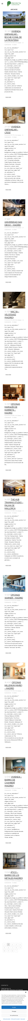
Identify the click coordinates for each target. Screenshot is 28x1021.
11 (8, 951)
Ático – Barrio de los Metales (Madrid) (14, 875)
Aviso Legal (22, 1018)
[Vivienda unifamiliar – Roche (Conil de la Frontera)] (14, 19)
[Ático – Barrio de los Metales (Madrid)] (14, 860)
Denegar (14, 1011)
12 (12, 951)
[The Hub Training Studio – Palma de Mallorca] (14, 488)
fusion (19, 42)
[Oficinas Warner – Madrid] (14, 583)
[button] (26, 992)
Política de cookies (6, 1018)
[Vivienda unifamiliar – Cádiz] (14, 115)
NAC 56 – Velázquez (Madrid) (12, 314)
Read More (8, 97)
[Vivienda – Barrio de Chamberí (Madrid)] (14, 765)
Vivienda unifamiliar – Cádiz (12, 129)
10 (4, 951)
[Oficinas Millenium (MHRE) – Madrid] (14, 671)
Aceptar (14, 1007)
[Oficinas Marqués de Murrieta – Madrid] (14, 392)
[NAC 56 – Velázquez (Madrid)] (14, 300)
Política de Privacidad (15, 1018)
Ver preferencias (14, 1015)
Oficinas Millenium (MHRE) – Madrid (13, 685)
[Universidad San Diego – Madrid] (14, 207)
